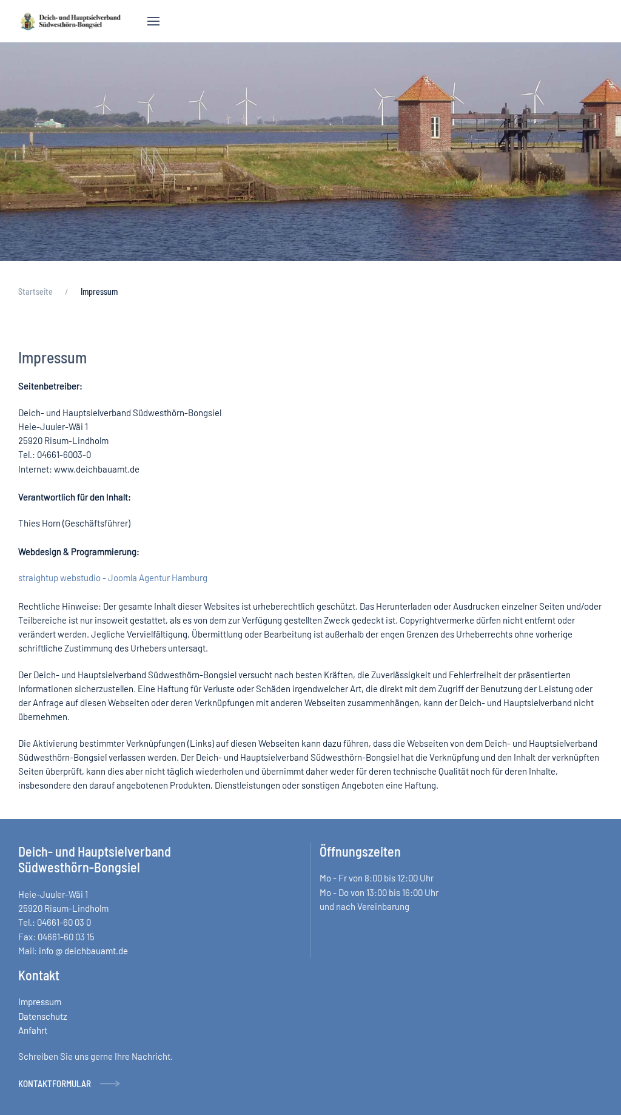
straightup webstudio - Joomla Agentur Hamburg (112, 577)
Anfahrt (32, 1030)
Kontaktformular (54, 1083)
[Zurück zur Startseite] (70, 21)
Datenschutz (42, 1016)
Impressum (39, 1001)
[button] (153, 21)
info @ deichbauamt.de (83, 950)
